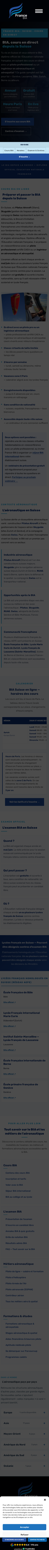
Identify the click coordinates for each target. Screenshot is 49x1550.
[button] (45, 1499)
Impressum (41, 1541)
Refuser (24, 1534)
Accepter (24, 1527)
